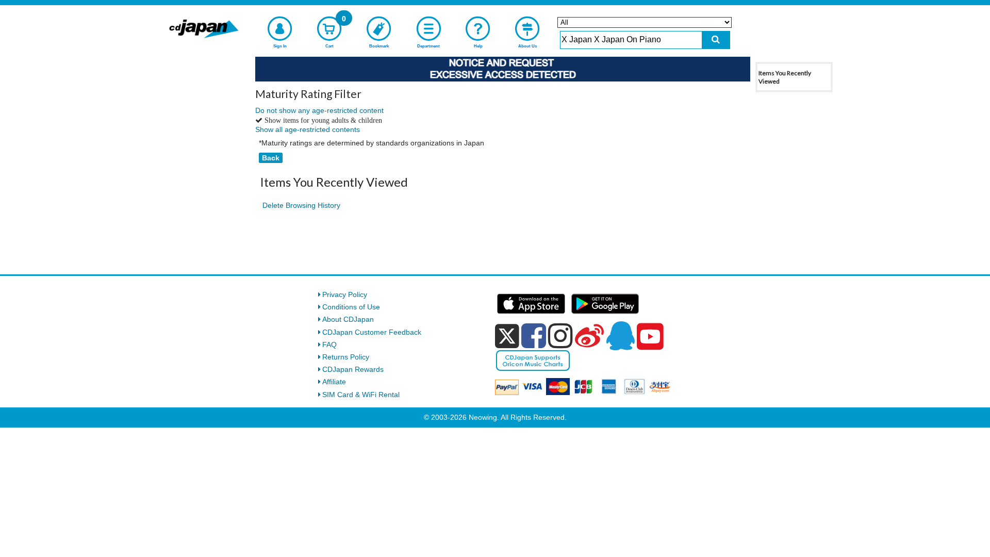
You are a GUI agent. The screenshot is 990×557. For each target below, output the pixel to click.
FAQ (329, 344)
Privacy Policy (344, 294)
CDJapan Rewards (353, 369)
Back (270, 158)
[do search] (716, 40)
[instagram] (560, 335)
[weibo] (589, 335)
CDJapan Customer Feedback (371, 332)
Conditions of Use (351, 307)
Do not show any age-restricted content (319, 110)
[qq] (620, 335)
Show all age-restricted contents (307, 129)
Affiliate (334, 382)
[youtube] (650, 336)
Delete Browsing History (301, 205)
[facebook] (533, 335)
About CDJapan (348, 319)
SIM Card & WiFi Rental (361, 394)
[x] (507, 336)
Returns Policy (345, 357)
